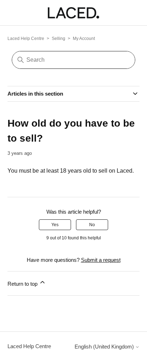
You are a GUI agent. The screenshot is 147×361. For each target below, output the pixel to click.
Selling (58, 38)
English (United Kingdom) (105, 347)
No (92, 224)
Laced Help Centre (25, 38)
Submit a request (101, 260)
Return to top (23, 284)
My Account (84, 38)
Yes (55, 224)
